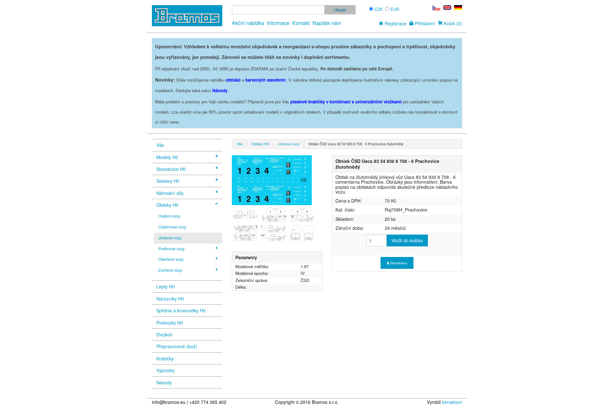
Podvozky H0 (169, 322)
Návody (164, 382)
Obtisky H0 (167, 205)
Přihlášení (424, 23)
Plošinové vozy (171, 249)
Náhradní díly (170, 193)
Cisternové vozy (172, 227)
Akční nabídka (248, 23)
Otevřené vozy (171, 259)
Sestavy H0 (167, 181)
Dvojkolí (164, 334)
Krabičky (165, 358)
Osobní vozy (169, 216)
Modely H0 (167, 157)
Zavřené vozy (170, 270)
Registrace (394, 23)
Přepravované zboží (176, 346)
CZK (378, 9)
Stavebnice (398, 262)
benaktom (452, 402)
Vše (160, 145)
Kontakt (301, 23)
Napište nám (326, 23)
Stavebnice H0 (171, 169)
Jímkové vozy (170, 238)
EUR (394, 9)
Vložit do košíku (407, 240)
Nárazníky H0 (170, 298)
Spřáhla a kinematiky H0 (181, 310)
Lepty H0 (165, 286)
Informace (278, 23)
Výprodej (165, 370)
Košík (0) (452, 23)
